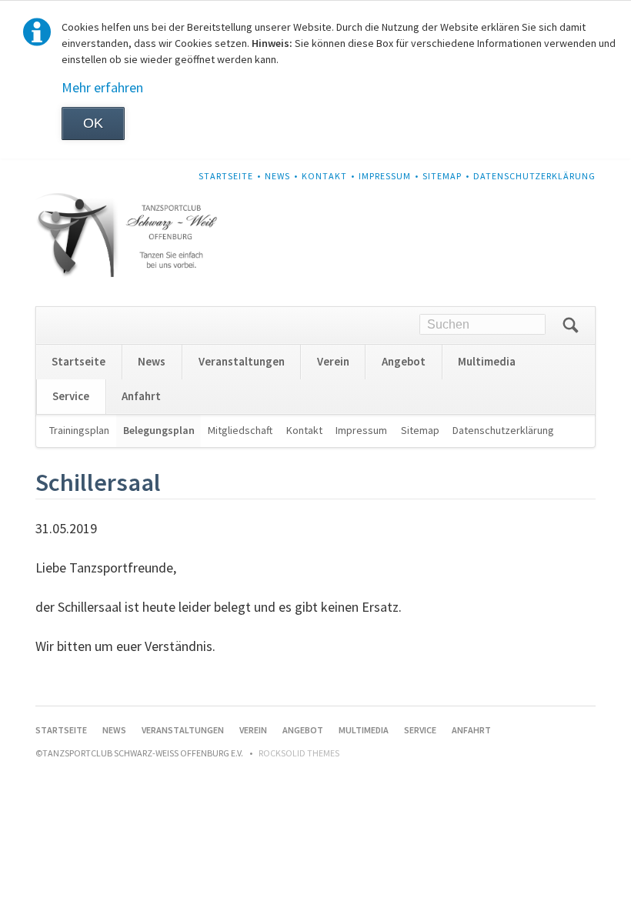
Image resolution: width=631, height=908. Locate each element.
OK (93, 123)
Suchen (570, 325)
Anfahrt (141, 396)
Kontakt (324, 176)
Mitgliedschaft (240, 430)
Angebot (404, 361)
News (277, 176)
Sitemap (442, 176)
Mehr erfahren (102, 87)
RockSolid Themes (299, 753)
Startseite (226, 176)
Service (70, 396)
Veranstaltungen (242, 361)
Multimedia (487, 361)
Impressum (385, 176)
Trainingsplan (79, 430)
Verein (333, 361)
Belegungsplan (159, 430)
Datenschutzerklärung (534, 176)
